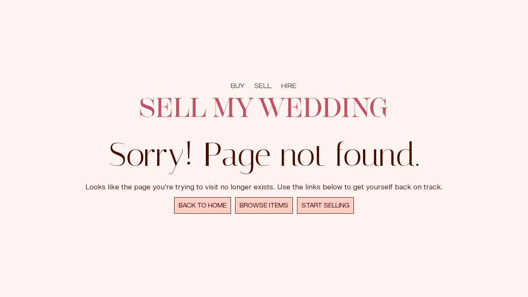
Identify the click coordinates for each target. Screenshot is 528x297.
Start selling (325, 205)
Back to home (202, 205)
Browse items (264, 205)
